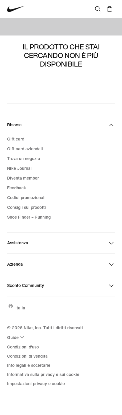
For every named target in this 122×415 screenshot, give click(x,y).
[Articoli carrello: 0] (109, 9)
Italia (20, 308)
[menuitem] (16, 337)
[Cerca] (97, 9)
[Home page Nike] (16, 9)
